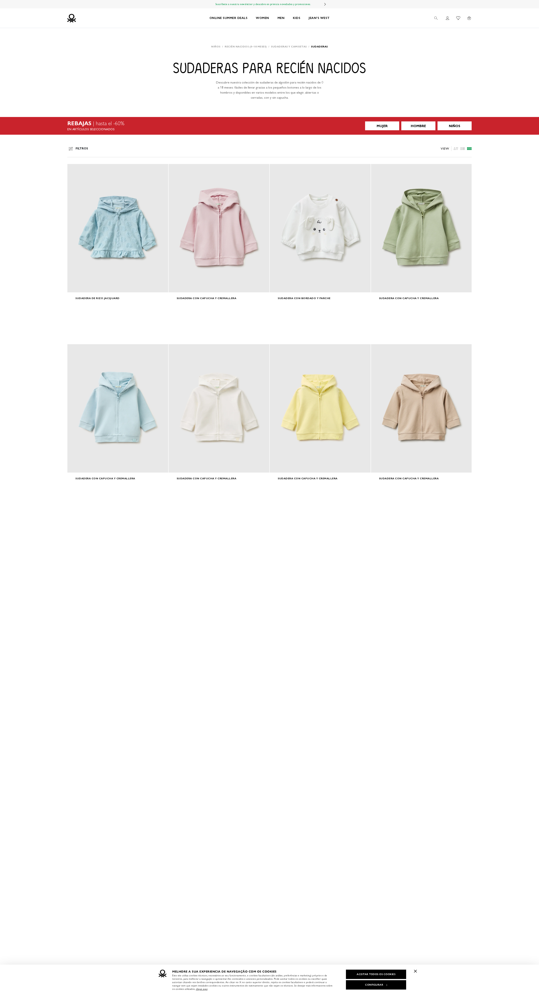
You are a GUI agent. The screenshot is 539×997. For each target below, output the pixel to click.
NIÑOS (454, 126)
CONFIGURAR (374, 984)
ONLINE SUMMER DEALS (228, 18)
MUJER (382, 126)
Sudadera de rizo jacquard (97, 298)
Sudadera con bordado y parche (304, 298)
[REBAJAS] (269, 126)
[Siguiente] (325, 4)
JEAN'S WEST (319, 18)
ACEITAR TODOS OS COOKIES (376, 974)
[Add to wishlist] (74, 169)
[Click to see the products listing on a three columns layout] (469, 148)
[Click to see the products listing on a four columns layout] (462, 148)
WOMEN (262, 18)
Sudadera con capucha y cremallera (206, 298)
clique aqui (202, 989)
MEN (281, 18)
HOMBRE (418, 126)
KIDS (296, 18)
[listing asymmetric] (456, 148)
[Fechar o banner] (415, 971)
